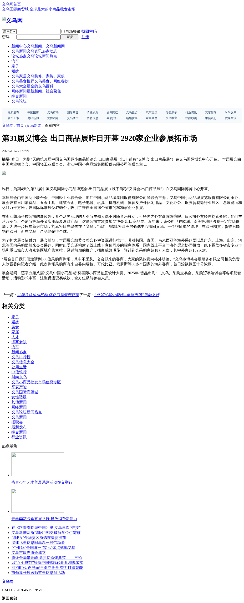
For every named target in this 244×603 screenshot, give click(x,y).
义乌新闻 (34, 51)
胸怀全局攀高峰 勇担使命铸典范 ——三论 (46, 558)
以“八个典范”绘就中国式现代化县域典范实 (47, 563)
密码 (6, 37)
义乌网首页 (11, 4)
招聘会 (17, 422)
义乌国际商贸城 (24, 392)
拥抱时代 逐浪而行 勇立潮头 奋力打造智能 (47, 568)
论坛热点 (34, 56)
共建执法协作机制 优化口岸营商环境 (48, 295)
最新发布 (19, 427)
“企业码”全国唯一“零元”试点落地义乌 (43, 548)
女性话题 (19, 397)
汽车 (15, 61)
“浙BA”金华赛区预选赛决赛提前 (38, 538)
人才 (15, 337)
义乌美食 (40, 81)
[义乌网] (12, 20)
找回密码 (89, 31)
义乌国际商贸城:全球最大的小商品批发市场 (38, 9)
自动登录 (73, 32)
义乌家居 (38, 76)
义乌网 (7, 125)
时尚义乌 (19, 377)
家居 (15, 332)
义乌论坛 (19, 101)
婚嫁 (15, 71)
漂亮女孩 (19, 342)
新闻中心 (38, 46)
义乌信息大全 (22, 362)
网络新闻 (36, 91)
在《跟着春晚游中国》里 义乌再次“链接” (46, 528)
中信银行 (19, 372)
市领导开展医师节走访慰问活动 (38, 573)
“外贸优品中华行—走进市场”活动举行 (126, 295)
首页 (20, 125)
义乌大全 (32, 86)
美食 (15, 327)
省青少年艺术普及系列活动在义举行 (41, 482)
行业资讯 (19, 437)
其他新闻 (19, 402)
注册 (85, 37)
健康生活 (19, 367)
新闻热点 (19, 352)
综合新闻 (19, 96)
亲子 (15, 66)
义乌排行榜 (20, 357)
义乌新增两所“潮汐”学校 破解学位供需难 (46, 533)
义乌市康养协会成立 (28, 553)
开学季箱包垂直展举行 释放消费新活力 (44, 519)
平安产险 (19, 387)
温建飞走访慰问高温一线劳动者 (38, 543)
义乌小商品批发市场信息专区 (36, 382)
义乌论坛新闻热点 (26, 412)
